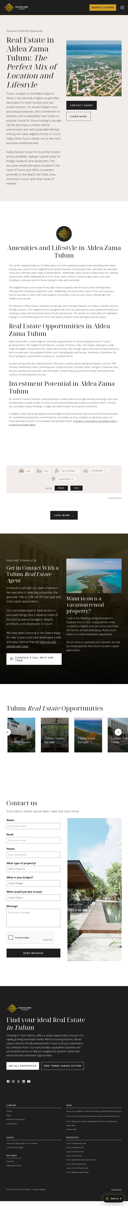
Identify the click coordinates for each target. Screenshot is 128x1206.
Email (10, 834)
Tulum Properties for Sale (76, 1143)
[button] (121, 7)
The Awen (10, 1161)
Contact (9, 1111)
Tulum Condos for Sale (75, 1147)
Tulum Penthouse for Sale (76, 1164)
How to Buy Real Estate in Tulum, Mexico (22, 1143)
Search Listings (102, 7)
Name (10, 820)
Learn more (78, 116)
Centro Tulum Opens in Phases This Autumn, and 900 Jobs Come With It (93, 1111)
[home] (15, 7)
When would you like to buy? (24, 891)
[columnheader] (61, 488)
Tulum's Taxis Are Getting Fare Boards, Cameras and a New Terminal (92, 1116)
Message (12, 906)
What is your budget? (20, 877)
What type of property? (21, 863)
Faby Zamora (11, 1123)
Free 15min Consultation (62, 1065)
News (8, 1115)
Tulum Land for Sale (74, 1155)
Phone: (11, 849)
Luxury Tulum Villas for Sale (77, 1168)
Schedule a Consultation (15, 1119)
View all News (71, 1129)
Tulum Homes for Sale (74, 1151)
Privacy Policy (116, 1189)
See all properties (23, 1065)
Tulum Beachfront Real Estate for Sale (80, 1160)
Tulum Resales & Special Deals (77, 1172)
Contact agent (81, 105)
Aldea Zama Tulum (13, 1165)
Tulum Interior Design (14, 1147)
